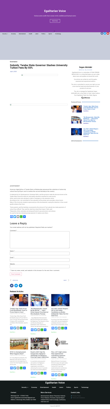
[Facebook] (102, 33)
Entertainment (22, 33)
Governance (13, 61)
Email (12, 257)
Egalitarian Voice (55, 382)
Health (30, 33)
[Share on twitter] (16, 285)
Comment (13, 230)
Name (12, 251)
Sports (50, 33)
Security (4, 33)
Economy (13, 33)
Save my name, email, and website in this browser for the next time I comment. (35, 270)
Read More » (12, 332)
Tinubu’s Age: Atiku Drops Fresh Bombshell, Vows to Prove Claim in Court (18, 310)
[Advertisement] (55, 48)
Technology (58, 33)
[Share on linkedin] (20, 285)
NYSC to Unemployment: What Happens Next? (18, 353)
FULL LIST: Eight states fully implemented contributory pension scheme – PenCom (59, 354)
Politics (43, 33)
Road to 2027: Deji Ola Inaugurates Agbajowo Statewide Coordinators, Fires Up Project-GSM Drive (40, 354)
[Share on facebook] (12, 285)
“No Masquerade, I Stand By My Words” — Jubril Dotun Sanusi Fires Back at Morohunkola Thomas (39, 311)
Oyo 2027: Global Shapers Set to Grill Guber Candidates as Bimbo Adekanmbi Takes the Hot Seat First (59, 312)
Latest (36, 33)
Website (12, 264)
